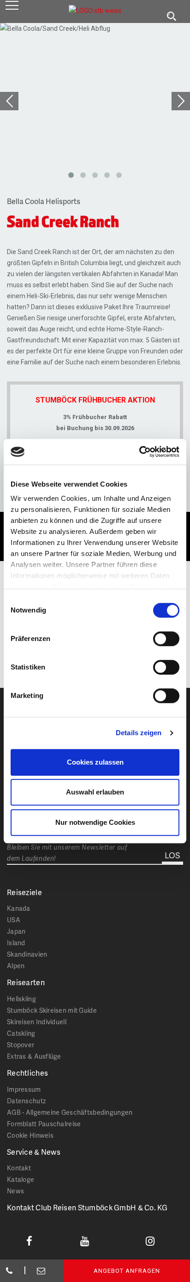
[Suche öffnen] (171, 17)
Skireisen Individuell (36, 1021)
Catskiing (21, 1033)
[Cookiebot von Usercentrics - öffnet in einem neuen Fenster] (139, 452)
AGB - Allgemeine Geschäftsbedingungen (69, 1112)
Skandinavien (27, 954)
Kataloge (20, 1179)
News (15, 1190)
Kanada (18, 908)
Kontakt (19, 1167)
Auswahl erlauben (95, 792)
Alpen (15, 965)
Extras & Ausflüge (34, 1056)
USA (13, 919)
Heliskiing (21, 998)
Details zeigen (138, 733)
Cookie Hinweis (30, 1135)
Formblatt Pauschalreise (44, 1123)
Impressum (24, 1089)
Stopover (20, 1044)
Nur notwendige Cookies (95, 822)
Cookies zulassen (95, 762)
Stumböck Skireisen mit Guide (52, 1010)
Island (16, 942)
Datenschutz (26, 1100)
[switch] (166, 638)
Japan (16, 931)
